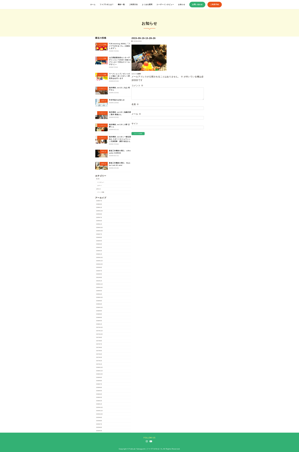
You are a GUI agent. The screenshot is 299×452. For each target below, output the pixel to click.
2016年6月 (99, 387)
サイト (135, 123)
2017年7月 (99, 344)
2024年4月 (99, 244)
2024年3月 (99, 247)
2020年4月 (99, 294)
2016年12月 (99, 367)
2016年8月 (99, 380)
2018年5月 (99, 320)
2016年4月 (99, 394)
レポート (99, 185)
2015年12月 (99, 407)
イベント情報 (100, 192)
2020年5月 (99, 290)
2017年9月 (99, 337)
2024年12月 (99, 227)
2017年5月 (99, 350)
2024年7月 (99, 234)
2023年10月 (99, 264)
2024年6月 (99, 237)
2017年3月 (99, 357)
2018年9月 (99, 310)
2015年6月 (99, 427)
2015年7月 (99, 424)
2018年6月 (99, 317)
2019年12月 (99, 297)
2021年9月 (99, 277)
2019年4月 (99, 304)
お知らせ (98, 188)
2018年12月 (99, 307)
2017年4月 (99, 354)
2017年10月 (99, 334)
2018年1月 (99, 324)
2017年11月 (99, 330)
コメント (137, 85)
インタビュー (100, 182)
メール (136, 114)
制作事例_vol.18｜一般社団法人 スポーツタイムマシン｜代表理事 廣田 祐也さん (120, 139)
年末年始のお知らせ (117, 100)
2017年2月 (99, 360)
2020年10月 (99, 287)
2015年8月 (99, 420)
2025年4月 (99, 220)
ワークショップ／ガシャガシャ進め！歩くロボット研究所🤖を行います (119, 76)
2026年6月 (99, 204)
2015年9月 (99, 417)
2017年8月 (99, 340)
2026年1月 (99, 207)
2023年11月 (99, 260)
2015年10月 (99, 414)
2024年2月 (99, 250)
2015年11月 (99, 410)
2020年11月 (99, 284)
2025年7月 (99, 217)
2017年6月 (99, 347)
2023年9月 (99, 267)
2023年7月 (99, 270)
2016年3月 (99, 397)
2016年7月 (99, 384)
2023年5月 (99, 274)
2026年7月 (99, 200)
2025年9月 (99, 214)
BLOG (98, 178)
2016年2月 (99, 400)
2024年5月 (99, 240)
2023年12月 (99, 257)
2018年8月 (99, 314)
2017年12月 (99, 327)
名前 (135, 104)
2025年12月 (99, 210)
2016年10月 (99, 374)
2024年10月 (99, 230)
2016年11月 (99, 370)
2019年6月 (99, 300)
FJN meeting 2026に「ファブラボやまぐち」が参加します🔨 (119, 46)
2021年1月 (99, 280)
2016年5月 (99, 390)
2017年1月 (99, 364)
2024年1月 (99, 254)
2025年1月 (99, 224)
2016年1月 (99, 404)
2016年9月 (99, 377)
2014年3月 (99, 430)
